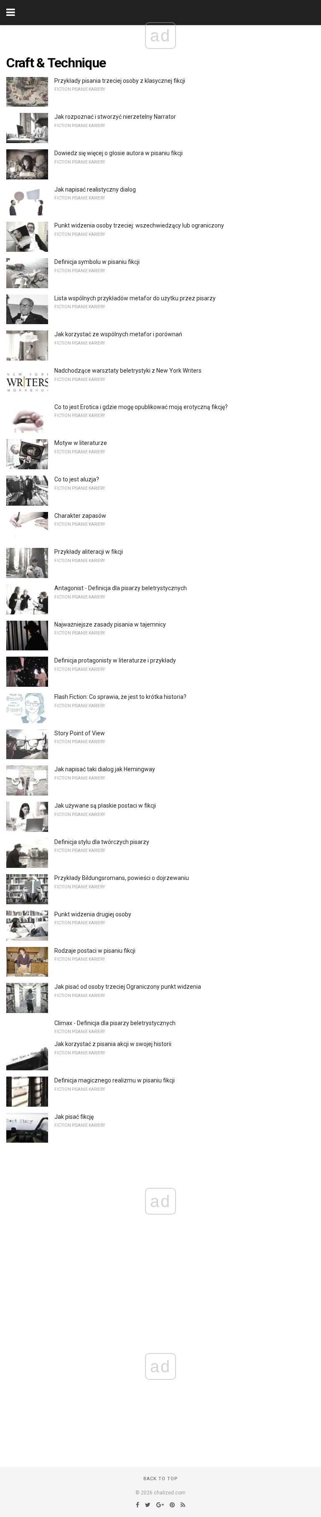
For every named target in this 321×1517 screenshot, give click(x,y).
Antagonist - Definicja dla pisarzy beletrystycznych (120, 588)
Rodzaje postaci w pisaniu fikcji (94, 950)
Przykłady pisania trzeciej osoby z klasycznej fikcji (119, 80)
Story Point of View (79, 733)
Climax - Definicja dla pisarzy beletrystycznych (115, 1023)
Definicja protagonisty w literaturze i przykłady (115, 660)
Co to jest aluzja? (76, 479)
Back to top (160, 1478)
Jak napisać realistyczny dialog (95, 189)
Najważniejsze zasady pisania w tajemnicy (110, 624)
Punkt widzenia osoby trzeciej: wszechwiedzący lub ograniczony (139, 225)
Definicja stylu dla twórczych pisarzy (101, 842)
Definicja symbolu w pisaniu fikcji (97, 261)
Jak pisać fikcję (74, 1116)
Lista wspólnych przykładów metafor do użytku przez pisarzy (135, 298)
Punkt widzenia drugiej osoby (92, 914)
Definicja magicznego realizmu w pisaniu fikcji (114, 1080)
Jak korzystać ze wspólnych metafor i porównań (118, 334)
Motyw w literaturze (80, 443)
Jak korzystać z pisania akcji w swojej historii (112, 1044)
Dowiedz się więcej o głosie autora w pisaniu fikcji (118, 153)
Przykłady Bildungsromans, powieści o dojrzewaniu (121, 878)
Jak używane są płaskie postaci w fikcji (105, 805)
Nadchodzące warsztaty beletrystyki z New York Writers (127, 370)
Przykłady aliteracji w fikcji (88, 551)
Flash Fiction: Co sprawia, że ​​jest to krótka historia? (120, 696)
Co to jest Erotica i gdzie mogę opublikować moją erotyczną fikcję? (141, 407)
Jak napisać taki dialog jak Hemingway (104, 769)
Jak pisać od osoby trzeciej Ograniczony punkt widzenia (127, 986)
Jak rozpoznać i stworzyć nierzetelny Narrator (115, 116)
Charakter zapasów (80, 515)
